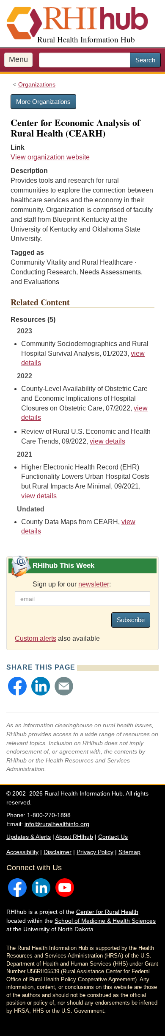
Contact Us (113, 836)
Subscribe (131, 619)
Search (145, 60)
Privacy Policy (95, 852)
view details (107, 441)
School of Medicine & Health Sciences (105, 920)
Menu (18, 59)
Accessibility (22, 852)
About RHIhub (74, 836)
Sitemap (129, 852)
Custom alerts (35, 638)
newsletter (93, 584)
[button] (17, 686)
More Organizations (43, 101)
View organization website (50, 157)
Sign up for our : (72, 584)
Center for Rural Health (107, 911)
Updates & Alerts (28, 836)
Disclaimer (58, 852)
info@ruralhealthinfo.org (57, 824)
